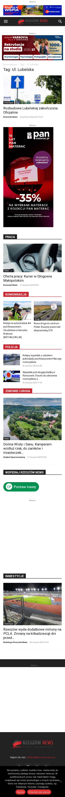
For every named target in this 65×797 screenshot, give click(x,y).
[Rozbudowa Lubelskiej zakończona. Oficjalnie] (32, 89)
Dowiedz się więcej (39, 792)
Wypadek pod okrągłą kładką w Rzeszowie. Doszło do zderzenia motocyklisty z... (40, 375)
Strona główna (10, 64)
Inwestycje (8, 102)
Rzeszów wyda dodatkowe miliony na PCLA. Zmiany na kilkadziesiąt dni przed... (32, 633)
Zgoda (20, 792)
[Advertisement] (32, 534)
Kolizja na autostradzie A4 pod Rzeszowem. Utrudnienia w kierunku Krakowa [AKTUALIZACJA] (17, 330)
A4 (5, 319)
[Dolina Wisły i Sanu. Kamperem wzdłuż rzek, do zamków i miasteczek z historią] (32, 419)
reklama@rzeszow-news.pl (40, 757)
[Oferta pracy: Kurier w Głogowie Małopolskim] (32, 258)
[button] (5, 21)
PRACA (10, 237)
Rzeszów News (10, 117)
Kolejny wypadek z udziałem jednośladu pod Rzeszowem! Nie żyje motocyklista (42, 358)
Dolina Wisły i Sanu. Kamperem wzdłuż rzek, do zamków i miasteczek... (27, 448)
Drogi (37, 319)
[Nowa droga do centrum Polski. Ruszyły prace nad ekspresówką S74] (48, 311)
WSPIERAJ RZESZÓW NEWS (24, 472)
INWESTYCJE (14, 576)
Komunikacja (16, 294)
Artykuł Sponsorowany (14, 457)
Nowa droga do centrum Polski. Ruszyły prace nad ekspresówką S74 (47, 327)
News (6, 271)
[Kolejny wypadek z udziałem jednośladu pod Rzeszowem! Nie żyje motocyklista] (11, 359)
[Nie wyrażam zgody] (60, 781)
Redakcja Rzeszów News (15, 642)
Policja (11, 347)
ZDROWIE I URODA (17, 391)
